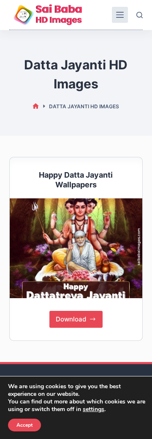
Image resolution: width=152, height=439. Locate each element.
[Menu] (120, 15)
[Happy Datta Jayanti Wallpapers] (76, 248)
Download (79, 317)
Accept (24, 425)
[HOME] (36, 106)
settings (93, 409)
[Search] (139, 15)
